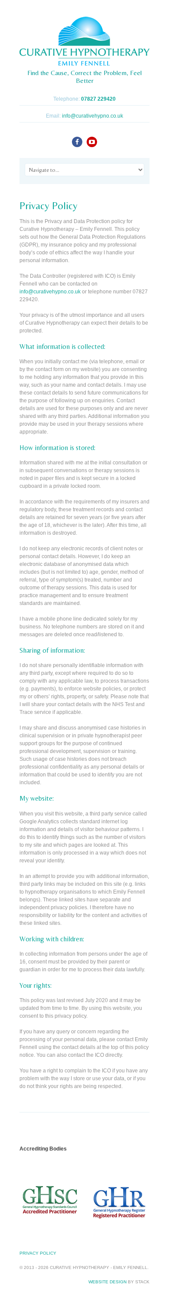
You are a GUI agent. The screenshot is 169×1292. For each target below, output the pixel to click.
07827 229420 (98, 99)
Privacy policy (38, 1253)
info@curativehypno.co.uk (92, 116)
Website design (107, 1281)
